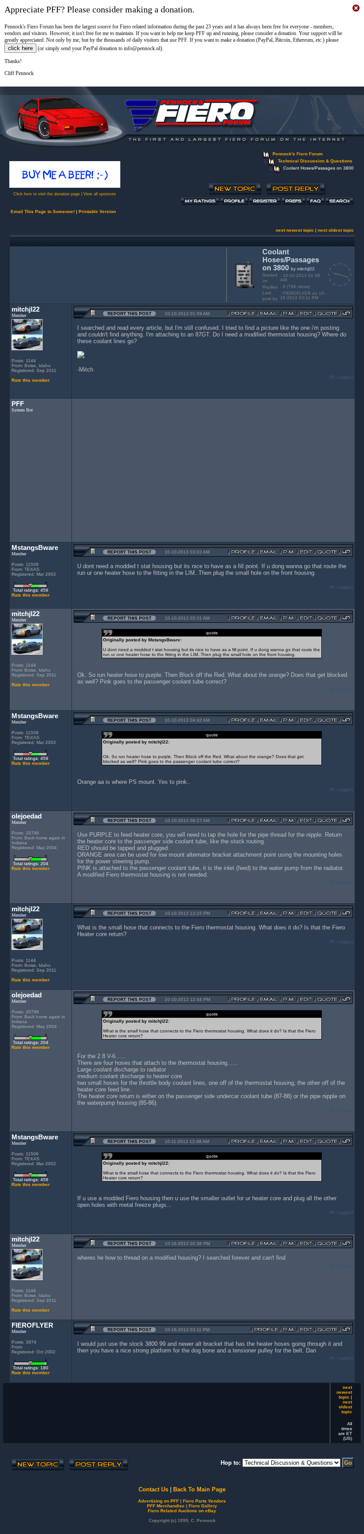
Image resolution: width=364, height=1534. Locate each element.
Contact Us (153, 1489)
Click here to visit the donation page (46, 194)
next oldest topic (336, 230)
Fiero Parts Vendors (204, 1500)
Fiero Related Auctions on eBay (182, 1510)
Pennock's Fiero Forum (298, 153)
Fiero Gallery (203, 1505)
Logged (345, 377)
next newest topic (295, 230)
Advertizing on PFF (158, 1500)
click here (20, 48)
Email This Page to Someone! (43, 211)
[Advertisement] (116, 274)
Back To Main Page (199, 1489)
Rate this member (31, 380)
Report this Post (129, 313)
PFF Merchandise (166, 1505)
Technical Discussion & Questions (315, 160)
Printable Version (97, 211)
